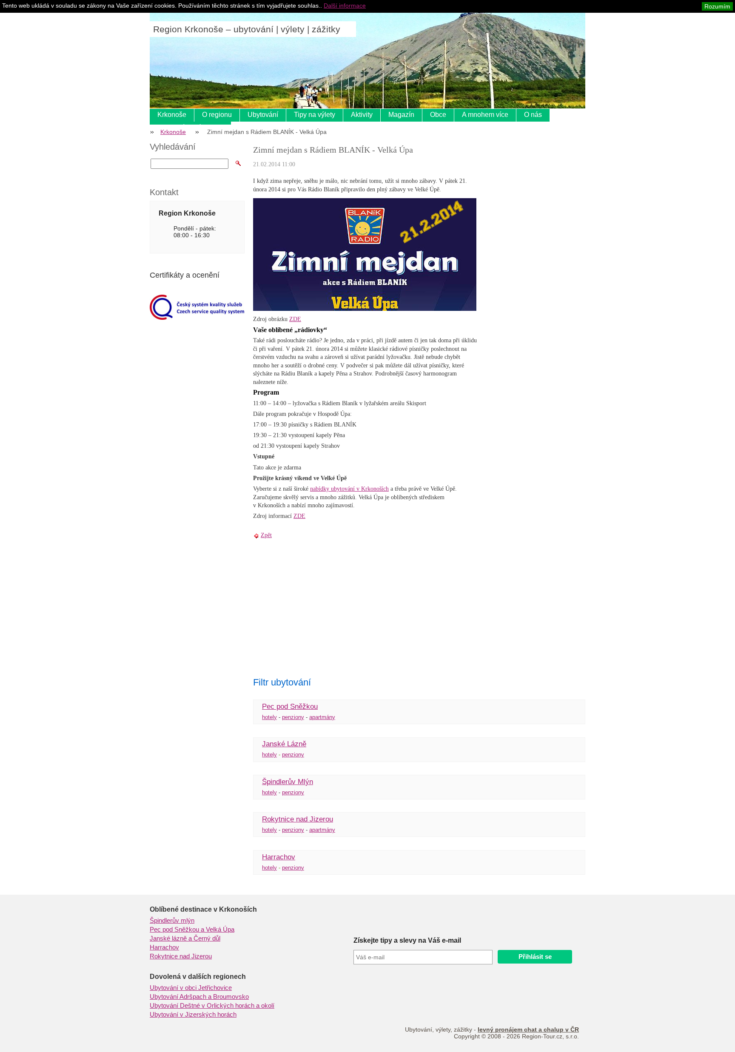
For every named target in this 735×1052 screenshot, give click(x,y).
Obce (438, 114)
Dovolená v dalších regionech (198, 976)
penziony (293, 717)
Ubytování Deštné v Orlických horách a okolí (212, 1005)
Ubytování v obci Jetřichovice (191, 987)
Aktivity (362, 114)
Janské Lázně (284, 744)
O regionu (217, 114)
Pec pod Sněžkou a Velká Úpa (192, 929)
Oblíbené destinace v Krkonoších (203, 909)
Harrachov (278, 857)
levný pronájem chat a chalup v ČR (528, 1029)
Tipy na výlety (314, 114)
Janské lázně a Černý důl (185, 938)
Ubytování (263, 114)
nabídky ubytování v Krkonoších (349, 489)
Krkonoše (171, 114)
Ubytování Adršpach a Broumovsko (199, 996)
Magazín (401, 114)
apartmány (322, 717)
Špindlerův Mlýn (287, 782)
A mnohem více (485, 114)
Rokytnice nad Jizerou (297, 819)
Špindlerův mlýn (172, 920)
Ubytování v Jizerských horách (193, 1014)
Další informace (345, 5)
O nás (533, 114)
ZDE (295, 319)
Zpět (266, 535)
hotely (269, 717)
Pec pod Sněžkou (290, 706)
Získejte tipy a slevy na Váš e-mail (407, 940)
